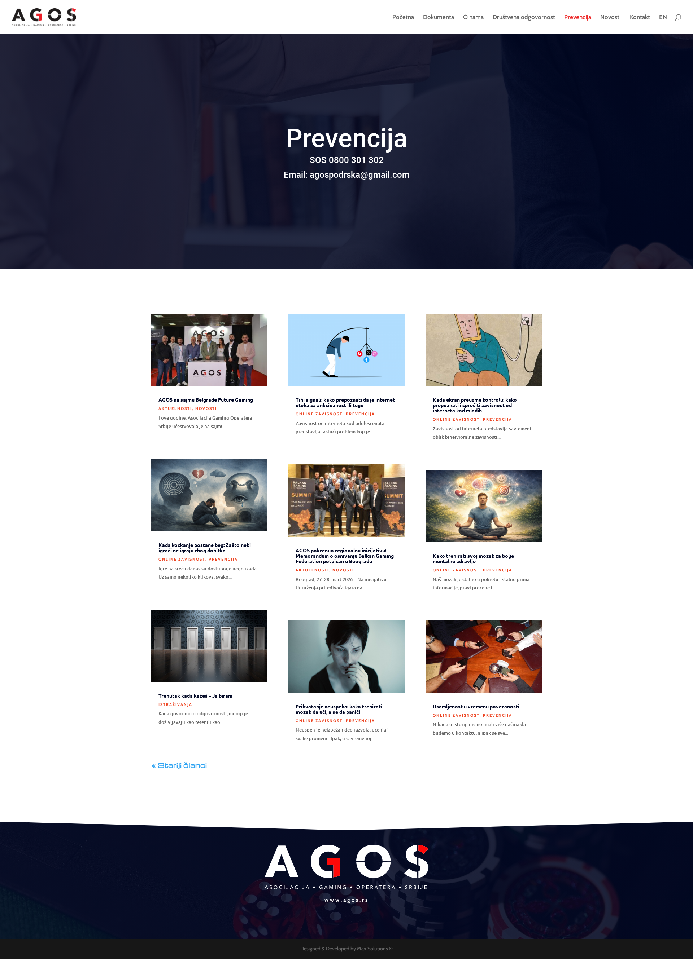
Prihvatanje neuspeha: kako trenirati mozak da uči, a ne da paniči (339, 709)
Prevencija (577, 17)
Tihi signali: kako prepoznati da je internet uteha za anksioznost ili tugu (345, 402)
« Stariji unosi (233, 765)
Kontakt (640, 17)
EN (663, 17)
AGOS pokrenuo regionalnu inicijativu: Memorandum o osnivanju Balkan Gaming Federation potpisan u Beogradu (345, 555)
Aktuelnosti (175, 408)
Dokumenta (438, 17)
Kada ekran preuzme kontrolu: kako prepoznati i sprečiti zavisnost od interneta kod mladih (475, 405)
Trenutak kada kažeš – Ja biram (195, 695)
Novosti (610, 17)
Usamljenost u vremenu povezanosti (476, 706)
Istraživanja (175, 704)
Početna (403, 17)
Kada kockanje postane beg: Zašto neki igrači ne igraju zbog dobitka (204, 547)
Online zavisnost (181, 559)
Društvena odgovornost (524, 17)
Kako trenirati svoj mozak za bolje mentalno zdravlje (473, 558)
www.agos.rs (346, 900)
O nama (473, 17)
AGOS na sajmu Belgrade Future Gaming (205, 399)
